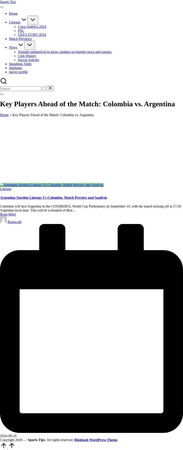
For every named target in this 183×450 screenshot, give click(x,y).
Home (4, 115)
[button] (44, 88)
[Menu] (2, 7)
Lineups (5, 189)
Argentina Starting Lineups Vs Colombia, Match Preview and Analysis (53, 197)
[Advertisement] (91, 150)
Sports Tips (8, 2)
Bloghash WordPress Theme (95, 440)
